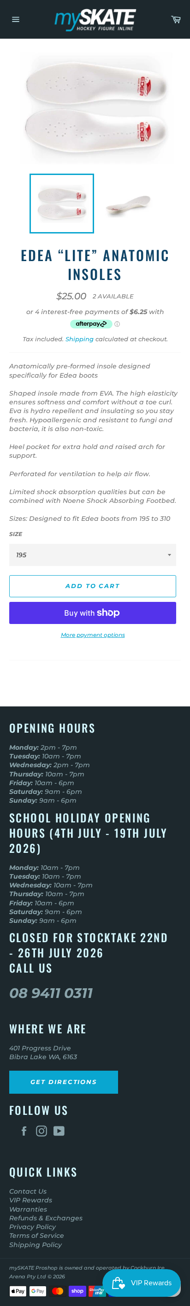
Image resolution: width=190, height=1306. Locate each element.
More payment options (93, 634)
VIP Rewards (30, 1200)
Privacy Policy (32, 1227)
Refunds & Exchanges (46, 1218)
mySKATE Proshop (33, 1268)
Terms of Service (36, 1235)
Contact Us (28, 1191)
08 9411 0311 (51, 993)
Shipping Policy (35, 1245)
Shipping (79, 339)
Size (15, 534)
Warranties (28, 1209)
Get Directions (63, 1081)
